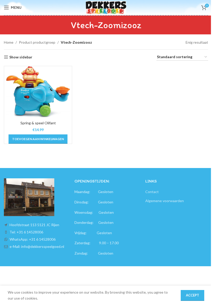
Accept (192, 295)
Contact (152, 191)
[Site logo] (106, 7)
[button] (38, 139)
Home (8, 42)
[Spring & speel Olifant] (38, 92)
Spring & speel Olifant (38, 123)
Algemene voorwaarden (164, 201)
